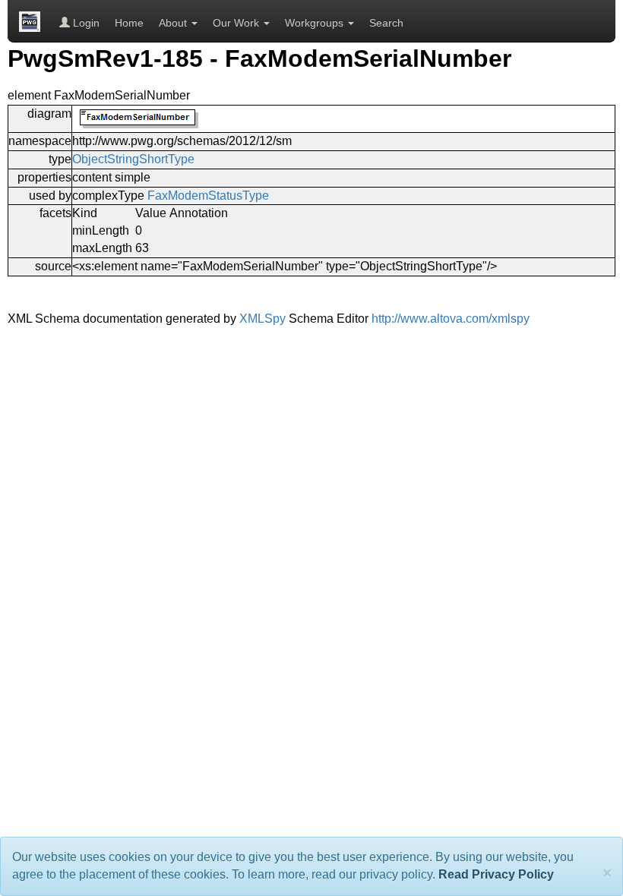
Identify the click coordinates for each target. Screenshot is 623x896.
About (174, 23)
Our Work (237, 23)
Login (85, 23)
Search (386, 23)
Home (129, 23)
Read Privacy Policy (496, 874)
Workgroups (315, 23)
